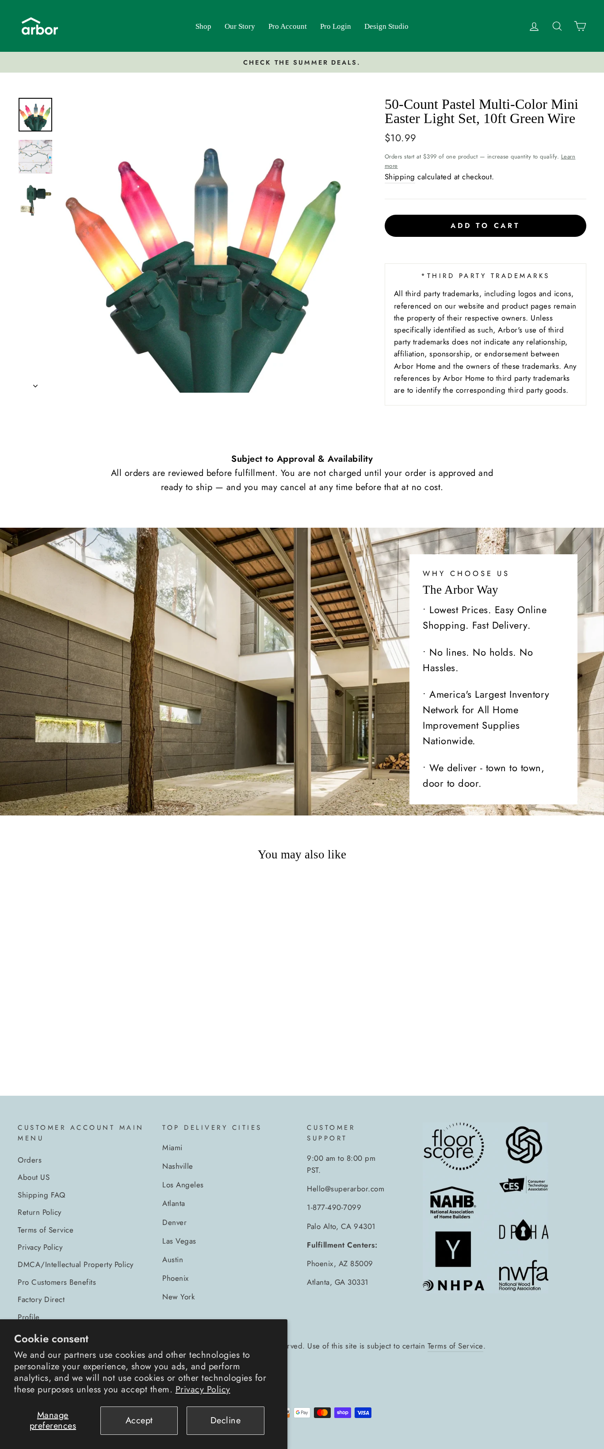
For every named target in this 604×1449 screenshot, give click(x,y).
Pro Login (335, 26)
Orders (30, 1160)
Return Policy (39, 1212)
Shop (203, 26)
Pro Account (287, 26)
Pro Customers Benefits (57, 1282)
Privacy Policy (203, 1389)
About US (34, 1177)
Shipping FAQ (41, 1195)
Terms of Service (45, 1230)
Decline (225, 1420)
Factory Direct (41, 1299)
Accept (139, 1420)
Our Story (240, 26)
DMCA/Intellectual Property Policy (76, 1264)
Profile (29, 1317)
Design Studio (386, 26)
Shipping (400, 176)
